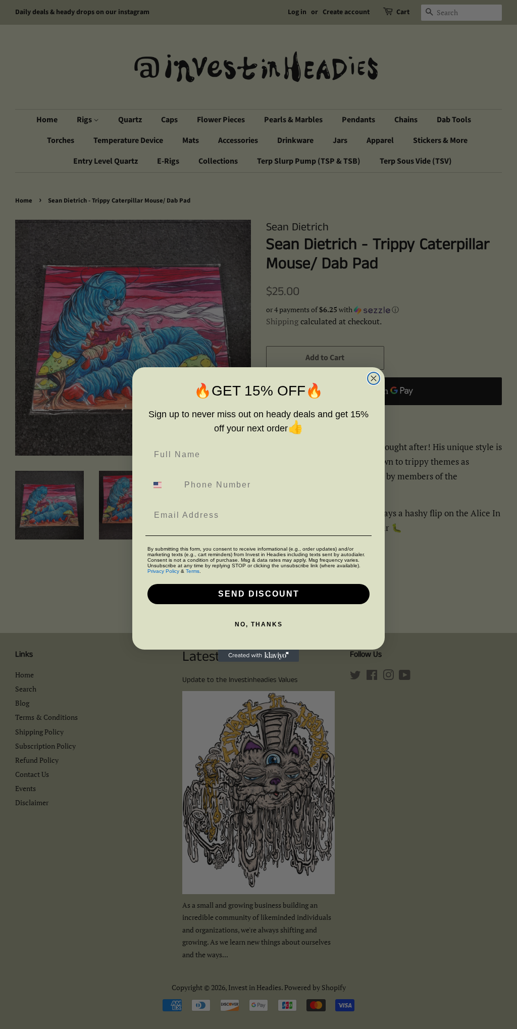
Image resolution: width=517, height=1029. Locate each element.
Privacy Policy (163, 571)
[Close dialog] (374, 378)
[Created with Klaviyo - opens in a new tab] (258, 656)
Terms (192, 571)
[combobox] (163, 485)
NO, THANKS (259, 624)
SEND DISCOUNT (258, 594)
